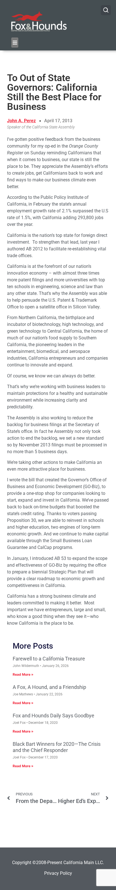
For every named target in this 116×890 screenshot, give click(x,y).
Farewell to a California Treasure (49, 659)
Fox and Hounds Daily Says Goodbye (53, 715)
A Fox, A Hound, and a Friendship (49, 687)
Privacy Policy (58, 873)
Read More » (23, 674)
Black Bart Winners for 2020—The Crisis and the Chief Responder (57, 747)
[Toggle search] (106, 10)
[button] (14, 42)
